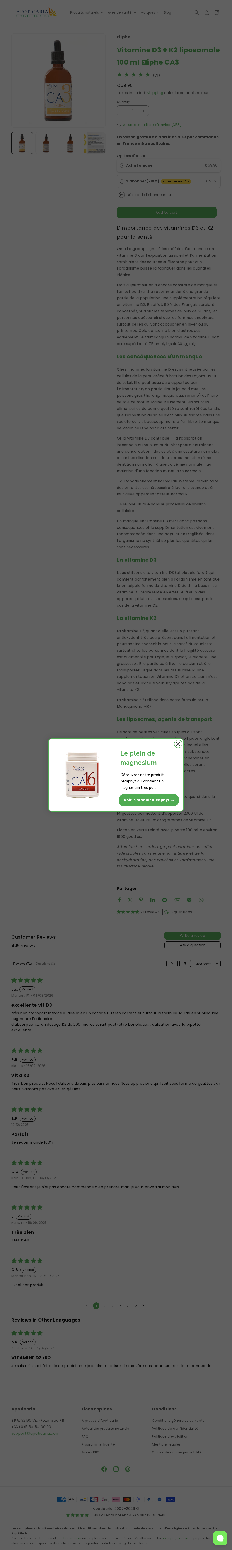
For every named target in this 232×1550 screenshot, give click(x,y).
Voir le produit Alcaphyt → (149, 800)
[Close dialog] (178, 744)
